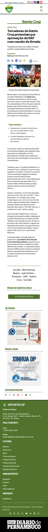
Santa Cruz (31, 97)
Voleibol (6, 482)
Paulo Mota (11, 54)
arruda (16, 269)
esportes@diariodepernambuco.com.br (18, 437)
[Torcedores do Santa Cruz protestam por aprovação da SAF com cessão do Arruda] (8, 60)
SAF (25, 276)
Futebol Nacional (9, 463)
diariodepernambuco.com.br (14, 2)
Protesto (16, 276)
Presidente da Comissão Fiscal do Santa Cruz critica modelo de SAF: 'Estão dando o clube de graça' (23, 130)
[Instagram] (10, 395)
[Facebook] (7, 395)
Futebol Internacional (11, 466)
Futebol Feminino (9, 460)
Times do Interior (9, 456)
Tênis (5, 486)
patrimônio (28, 273)
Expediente (7, 499)
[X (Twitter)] (14, 395)
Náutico (6, 447)
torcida (27, 279)
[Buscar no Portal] (41, 10)
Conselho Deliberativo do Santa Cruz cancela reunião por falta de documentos (22, 139)
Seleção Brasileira (10, 469)
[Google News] (26, 395)
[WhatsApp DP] (30, 395)
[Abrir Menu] (41, 6)
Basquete (6, 479)
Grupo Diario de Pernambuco (21, 507)
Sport (5, 453)
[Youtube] (18, 395)
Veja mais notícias (24, 297)
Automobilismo (9, 489)
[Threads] (22, 395)
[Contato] (11, 513)
